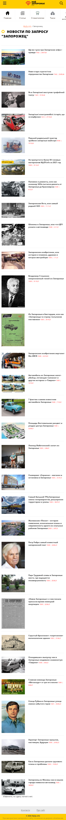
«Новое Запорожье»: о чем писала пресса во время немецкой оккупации (44, 601)
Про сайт (41, 810)
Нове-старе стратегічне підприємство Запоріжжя (40, 72)
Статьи (22, 18)
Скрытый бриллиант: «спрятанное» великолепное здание (45, 636)
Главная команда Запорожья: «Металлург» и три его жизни (43, 681)
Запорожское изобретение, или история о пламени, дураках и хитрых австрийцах (43, 255)
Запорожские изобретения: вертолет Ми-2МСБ (46, 354)
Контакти (25, 810)
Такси (52, 18)
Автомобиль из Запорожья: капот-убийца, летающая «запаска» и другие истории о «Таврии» (44, 378)
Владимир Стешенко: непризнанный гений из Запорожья (46, 277)
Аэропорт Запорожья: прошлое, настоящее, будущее (43, 741)
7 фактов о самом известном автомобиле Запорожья (42, 400)
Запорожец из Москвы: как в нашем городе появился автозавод (45, 781)
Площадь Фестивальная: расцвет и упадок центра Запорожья (45, 424)
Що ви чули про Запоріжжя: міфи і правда (45, 51)
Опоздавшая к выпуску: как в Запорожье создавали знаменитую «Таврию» (45, 660)
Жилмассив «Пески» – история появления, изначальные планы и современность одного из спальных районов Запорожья (45, 524)
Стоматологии (37, 18)
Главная (7, 18)
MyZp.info (27, 26)
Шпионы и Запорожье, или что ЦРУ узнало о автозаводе (45, 225)
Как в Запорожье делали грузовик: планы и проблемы (45, 762)
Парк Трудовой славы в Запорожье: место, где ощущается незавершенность (45, 578)
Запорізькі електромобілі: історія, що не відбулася (46, 115)
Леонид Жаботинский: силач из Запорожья (43, 446)
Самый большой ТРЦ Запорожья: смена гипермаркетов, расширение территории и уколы (45, 499)
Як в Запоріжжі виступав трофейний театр (46, 93)
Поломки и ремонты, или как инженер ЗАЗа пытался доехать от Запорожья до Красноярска (45, 184)
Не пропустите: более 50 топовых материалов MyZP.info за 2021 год (44, 161)
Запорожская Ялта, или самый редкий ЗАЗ (43, 204)
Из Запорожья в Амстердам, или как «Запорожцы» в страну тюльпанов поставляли (46, 317)
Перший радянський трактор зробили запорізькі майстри (42, 139)
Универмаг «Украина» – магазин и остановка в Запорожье (45, 476)
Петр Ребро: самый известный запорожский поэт (43, 543)
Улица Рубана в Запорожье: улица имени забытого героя (44, 702)
